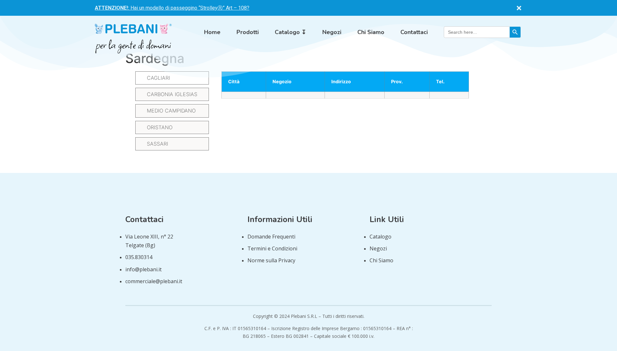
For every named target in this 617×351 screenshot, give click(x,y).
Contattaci (414, 32)
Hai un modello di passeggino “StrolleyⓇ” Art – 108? (172, 8)
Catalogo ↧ (290, 32)
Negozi (331, 32)
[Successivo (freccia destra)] (606, 175)
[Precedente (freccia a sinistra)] (11, 175)
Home (212, 32)
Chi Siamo (370, 32)
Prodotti (248, 32)
